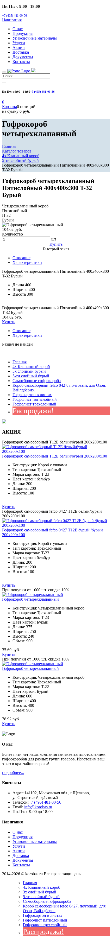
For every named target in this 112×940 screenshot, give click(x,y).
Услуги (19, 43)
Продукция (23, 33)
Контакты (21, 61)
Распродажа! (33, 411)
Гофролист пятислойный (35, 399)
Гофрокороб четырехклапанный (30, 599)
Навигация (12, 20)
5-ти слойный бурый (31, 376)
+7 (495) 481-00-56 (14, 15)
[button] (3, 102)
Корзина (9, 106)
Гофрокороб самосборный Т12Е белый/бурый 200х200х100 (54, 456)
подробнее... (13, 772)
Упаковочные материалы (35, 38)
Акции (19, 47)
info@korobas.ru (38, 807)
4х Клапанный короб (31, 366)
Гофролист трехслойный (34, 404)
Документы (23, 57)
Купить (8, 322)
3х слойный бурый (29, 371)
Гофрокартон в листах (32, 394)
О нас (18, 29)
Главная (20, 362)
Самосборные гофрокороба (37, 380)
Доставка (21, 52)
